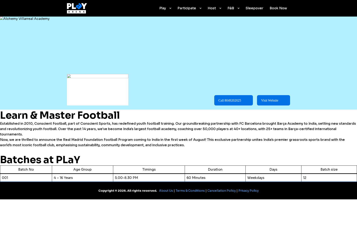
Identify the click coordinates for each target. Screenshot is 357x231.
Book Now (278, 8)
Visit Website (269, 100)
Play (162, 8)
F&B (230, 8)
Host (212, 8)
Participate (186, 8)
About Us (166, 191)
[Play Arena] (77, 8)
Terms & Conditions (190, 191)
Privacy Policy (248, 191)
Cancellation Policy (221, 191)
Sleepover (254, 8)
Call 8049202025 (229, 100)
